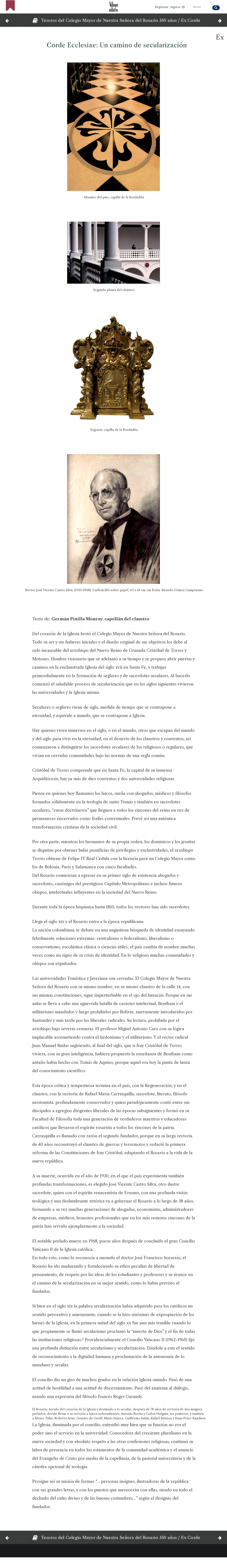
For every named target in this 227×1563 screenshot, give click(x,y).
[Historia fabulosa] (220, 20)
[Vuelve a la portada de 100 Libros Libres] (10, 9)
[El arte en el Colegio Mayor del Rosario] (7, 20)
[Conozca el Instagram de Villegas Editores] (183, 7)
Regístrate (161, 7)
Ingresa (175, 7)
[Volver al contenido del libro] (34, 20)
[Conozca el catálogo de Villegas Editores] (113, 6)
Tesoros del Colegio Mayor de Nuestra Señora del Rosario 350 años (109, 20)
